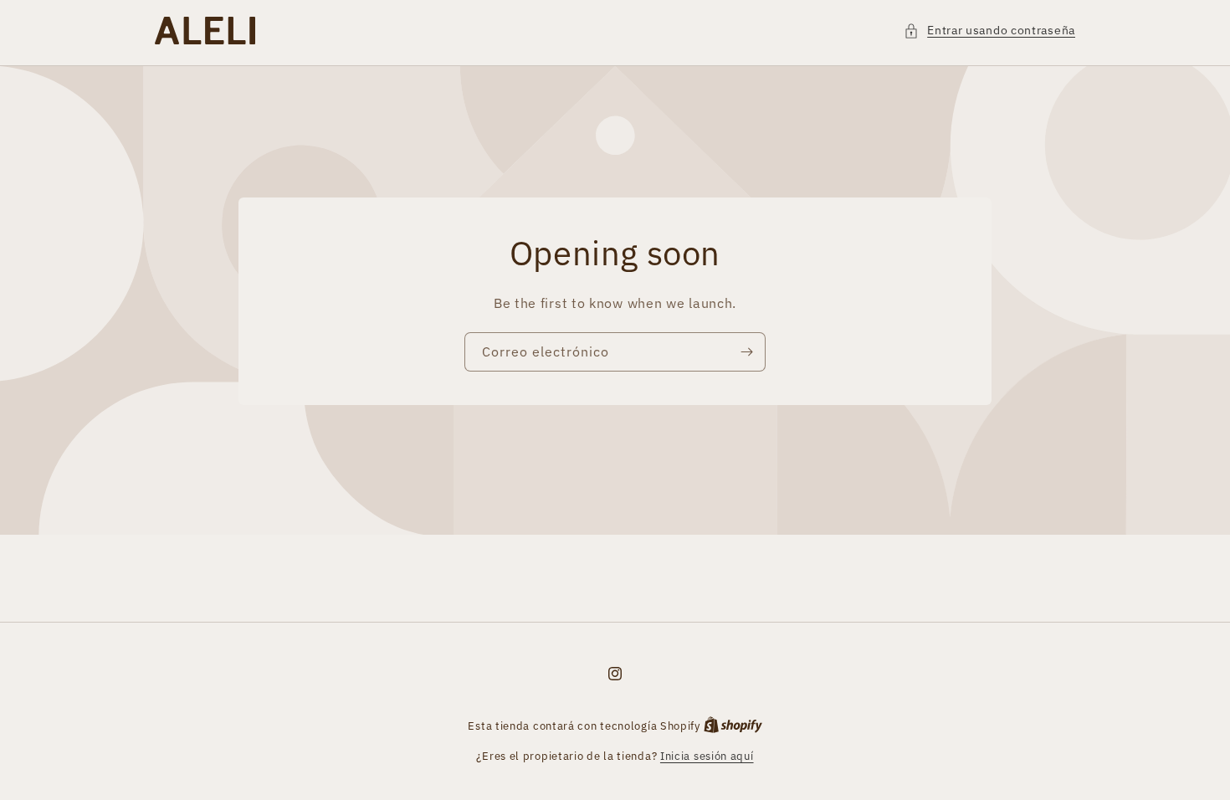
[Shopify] (733, 726)
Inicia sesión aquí (707, 756)
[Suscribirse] (746, 351)
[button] (989, 30)
